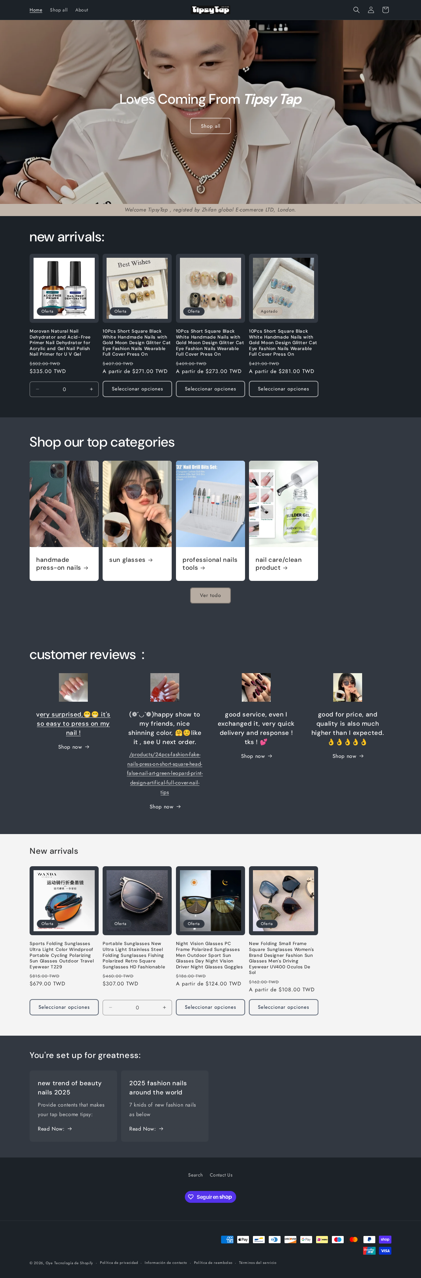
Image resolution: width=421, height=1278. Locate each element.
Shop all (210, 125)
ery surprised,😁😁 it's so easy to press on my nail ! (74, 723)
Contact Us (221, 1175)
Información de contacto (166, 1262)
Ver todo (210, 595)
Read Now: (51, 1129)
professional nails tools (210, 564)
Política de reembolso (213, 1262)
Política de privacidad (119, 1262)
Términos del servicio (258, 1262)
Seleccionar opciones (137, 388)
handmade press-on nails (58, 564)
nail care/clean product (279, 564)
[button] (356, 10)
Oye (49, 1263)
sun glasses (127, 560)
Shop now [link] (70, 747)
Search (195, 1175)
